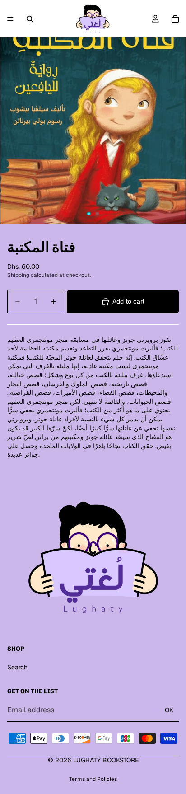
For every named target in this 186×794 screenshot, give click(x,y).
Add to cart (128, 301)
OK (169, 710)
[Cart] (175, 19)
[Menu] (10, 19)
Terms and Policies (93, 779)
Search (17, 667)
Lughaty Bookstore (106, 760)
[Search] (30, 19)
